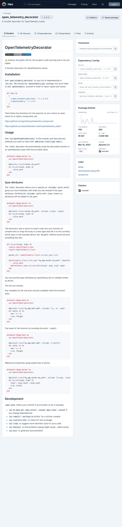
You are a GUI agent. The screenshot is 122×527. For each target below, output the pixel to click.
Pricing (84, 4)
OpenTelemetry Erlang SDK (89, 171)
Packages (72, 4)
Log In (114, 4)
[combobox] (43, 4)
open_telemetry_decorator (20, 17)
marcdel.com (83, 175)
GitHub (80, 167)
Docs (94, 4)
